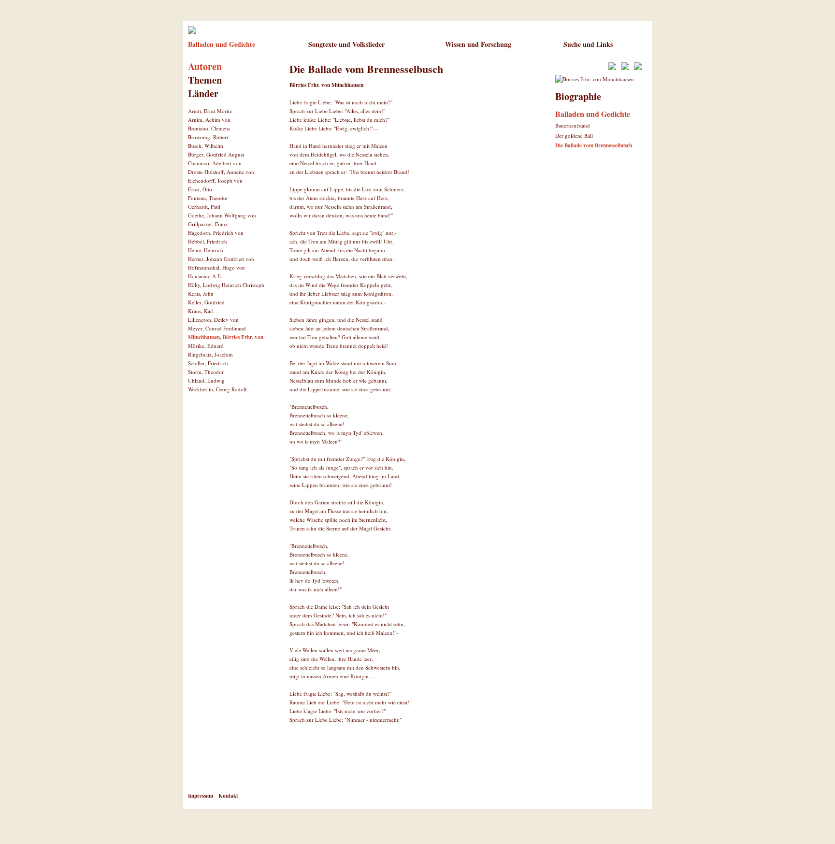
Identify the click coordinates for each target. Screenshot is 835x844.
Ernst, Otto (200, 189)
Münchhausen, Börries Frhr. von (225, 337)
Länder (203, 93)
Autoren (205, 66)
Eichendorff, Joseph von (215, 180)
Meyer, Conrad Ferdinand (217, 328)
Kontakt (228, 796)
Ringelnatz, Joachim (210, 354)
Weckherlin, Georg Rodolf (217, 389)
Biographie (578, 96)
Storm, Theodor (206, 371)
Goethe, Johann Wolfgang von (222, 215)
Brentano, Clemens (209, 128)
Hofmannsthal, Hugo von (216, 267)
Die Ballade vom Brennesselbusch (593, 145)
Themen (205, 80)
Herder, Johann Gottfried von (221, 258)
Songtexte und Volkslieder (346, 44)
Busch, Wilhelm (205, 145)
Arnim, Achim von (209, 119)
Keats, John (201, 293)
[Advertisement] (402, 764)
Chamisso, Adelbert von (215, 163)
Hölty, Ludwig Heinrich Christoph (226, 284)
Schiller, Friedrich (208, 363)
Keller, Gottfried (206, 302)
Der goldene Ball (574, 135)
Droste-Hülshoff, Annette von (221, 171)
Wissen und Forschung (478, 44)
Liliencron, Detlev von (213, 319)
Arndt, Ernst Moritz (210, 110)
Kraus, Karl (201, 311)
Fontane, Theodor (208, 197)
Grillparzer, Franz (208, 224)
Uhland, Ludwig (206, 380)
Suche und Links (588, 44)
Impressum (200, 796)
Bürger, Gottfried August (216, 154)
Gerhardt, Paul (204, 206)
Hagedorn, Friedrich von (216, 232)
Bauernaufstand (572, 125)
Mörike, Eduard (206, 345)
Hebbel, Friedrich (207, 241)
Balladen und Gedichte (221, 44)
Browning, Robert (208, 137)
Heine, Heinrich (205, 250)
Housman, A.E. (205, 276)
